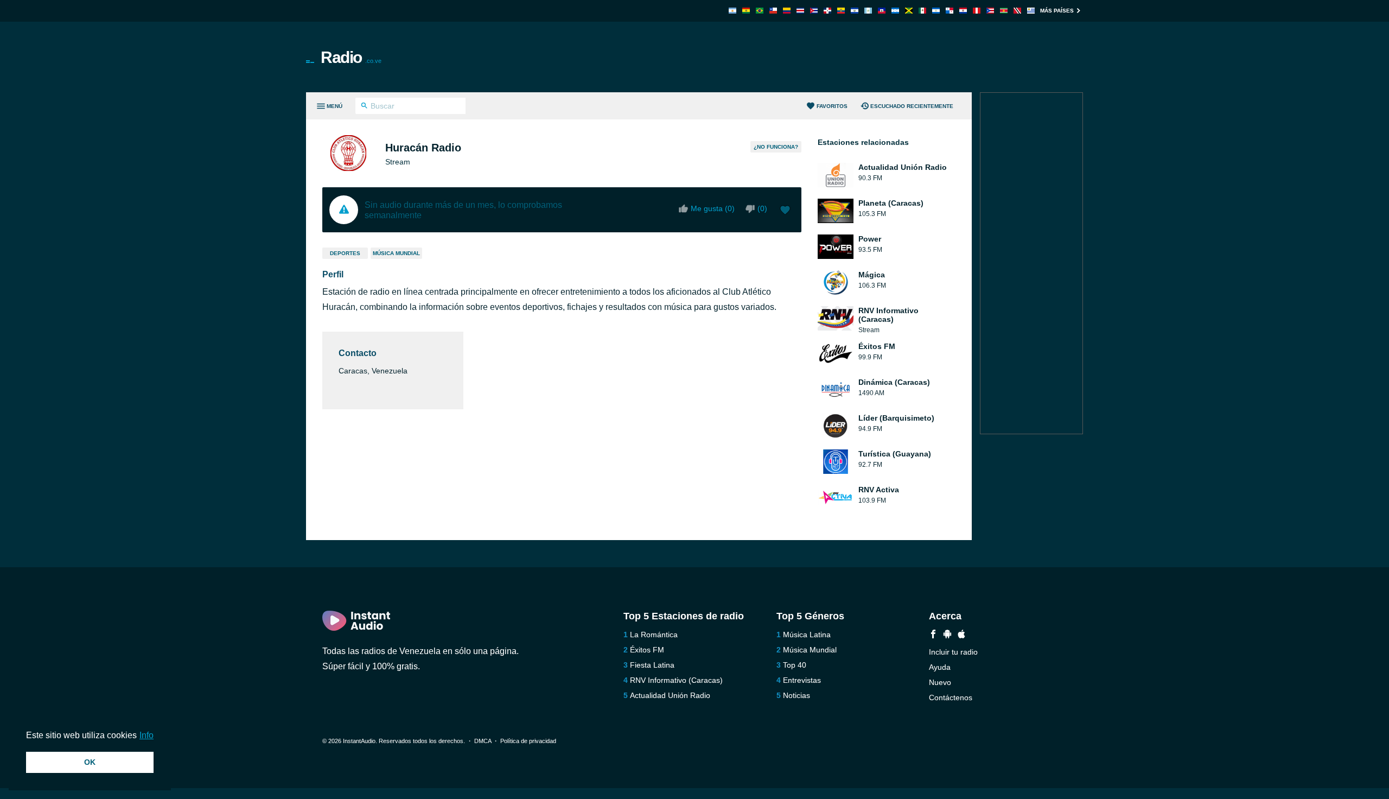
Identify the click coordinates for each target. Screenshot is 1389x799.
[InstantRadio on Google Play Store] (947, 635)
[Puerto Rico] (990, 10)
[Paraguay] (963, 10)
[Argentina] (732, 10)
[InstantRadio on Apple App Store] (961, 635)
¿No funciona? (776, 147)
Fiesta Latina (652, 665)
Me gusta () (713, 208)
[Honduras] (895, 10)
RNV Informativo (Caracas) (676, 680)
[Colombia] (787, 10)
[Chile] (773, 10)
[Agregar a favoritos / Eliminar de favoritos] (785, 211)
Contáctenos (950, 697)
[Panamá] (949, 10)
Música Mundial (396, 253)
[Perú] (976, 10)
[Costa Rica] (800, 10)
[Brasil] (759, 10)
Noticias (796, 695)
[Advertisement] (817, 57)
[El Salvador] (854, 10)
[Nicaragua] (936, 10)
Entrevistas (802, 680)
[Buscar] (364, 107)
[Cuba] (814, 10)
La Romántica (654, 634)
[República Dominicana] (827, 10)
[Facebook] (933, 635)
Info (146, 735)
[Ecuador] (841, 10)
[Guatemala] (868, 10)
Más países (1057, 11)
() (762, 208)
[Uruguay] (1031, 10)
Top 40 (794, 665)
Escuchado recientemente (911, 106)
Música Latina (807, 634)
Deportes (345, 253)
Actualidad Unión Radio (670, 695)
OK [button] (89, 762)
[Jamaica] (909, 10)
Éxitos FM (647, 649)
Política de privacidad (528, 741)
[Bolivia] (746, 10)
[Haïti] (881, 10)
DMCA (482, 741)
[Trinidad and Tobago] (1017, 10)
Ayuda (940, 667)
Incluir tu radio (953, 652)
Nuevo (940, 682)
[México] (922, 10)
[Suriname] (1004, 10)
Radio (351, 57)
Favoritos (832, 106)
